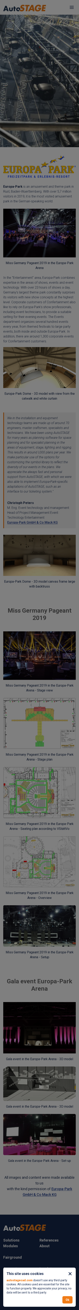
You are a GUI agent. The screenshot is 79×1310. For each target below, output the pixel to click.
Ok (67, 1299)
